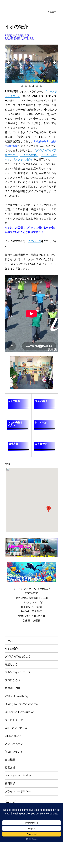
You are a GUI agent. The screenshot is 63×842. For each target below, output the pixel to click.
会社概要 (10, 759)
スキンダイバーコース (18, 672)
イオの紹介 (11, 648)
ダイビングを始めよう (18, 656)
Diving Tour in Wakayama (21, 704)
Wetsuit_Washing (16, 696)
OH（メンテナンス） (17, 727)
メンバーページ (14, 743)
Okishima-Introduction (20, 712)
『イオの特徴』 (29, 155)
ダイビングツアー (15, 719)
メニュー (52, 12)
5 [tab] (37, 86)
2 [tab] (26, 86)
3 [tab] (30, 86)
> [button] (54, 62)
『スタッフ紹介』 (23, 159)
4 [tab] (33, 86)
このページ (34, 241)
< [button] (8, 62)
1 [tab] (22, 86)
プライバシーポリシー (18, 791)
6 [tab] (41, 86)
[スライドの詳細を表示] (31, 64)
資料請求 (10, 783)
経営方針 (10, 767)
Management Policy (18, 775)
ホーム (9, 640)
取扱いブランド (14, 751)
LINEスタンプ (13, 735)
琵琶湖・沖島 (12, 688)
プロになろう (12, 680)
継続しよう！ (12, 664)
